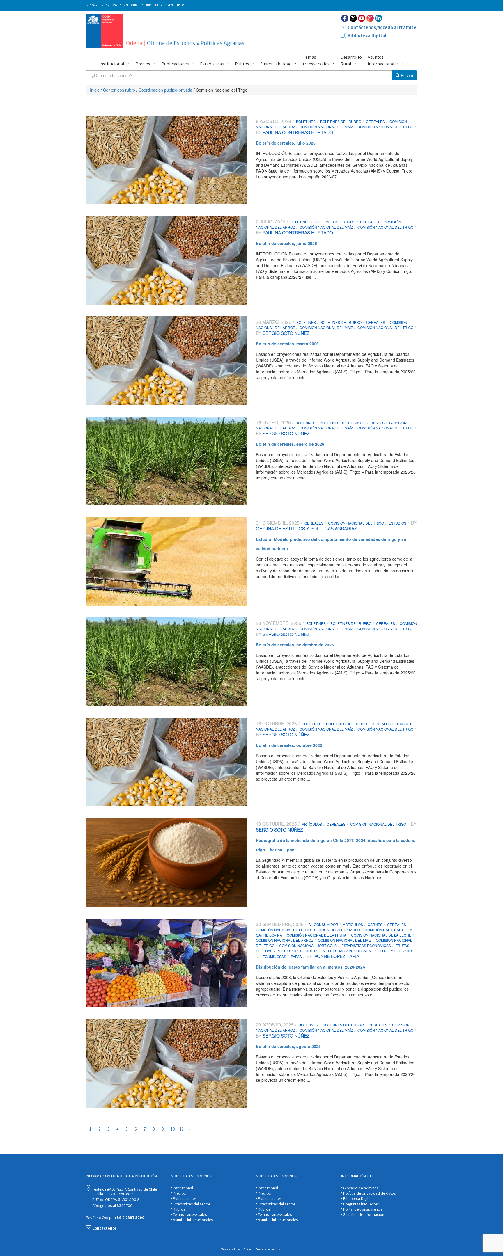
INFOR (158, 5)
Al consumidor (323, 924)
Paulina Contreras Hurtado (297, 132)
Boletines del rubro (340, 121)
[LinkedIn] (378, 18)
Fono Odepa (118, 1217)
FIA (141, 5)
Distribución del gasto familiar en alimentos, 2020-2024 (310, 967)
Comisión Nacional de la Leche (381, 934)
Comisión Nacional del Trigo (385, 126)
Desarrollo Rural (351, 60)
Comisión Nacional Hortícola (308, 945)
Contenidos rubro (119, 90)
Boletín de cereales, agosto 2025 (288, 1046)
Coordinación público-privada (165, 90)
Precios (142, 64)
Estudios (397, 522)
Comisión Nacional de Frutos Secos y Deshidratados (308, 929)
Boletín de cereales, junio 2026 (286, 243)
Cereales (375, 121)
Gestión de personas (269, 1249)
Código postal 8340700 (111, 1205)
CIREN (169, 5)
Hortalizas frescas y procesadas (339, 950)
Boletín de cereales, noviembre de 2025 (295, 645)
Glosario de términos (360, 1188)
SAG (114, 5)
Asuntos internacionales (383, 60)
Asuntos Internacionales (192, 1219)
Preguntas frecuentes (360, 1204)
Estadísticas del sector (191, 1204)
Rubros (242, 64)
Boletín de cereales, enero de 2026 (290, 444)
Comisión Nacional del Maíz (326, 126)
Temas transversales (316, 60)
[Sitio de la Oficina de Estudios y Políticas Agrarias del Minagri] (166, 31)
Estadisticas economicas (366, 945)
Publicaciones (175, 64)
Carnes (375, 924)
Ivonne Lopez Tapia (335, 956)
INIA (149, 5)
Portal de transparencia (362, 1209)
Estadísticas (212, 64)
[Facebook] (344, 18)
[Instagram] (370, 18)
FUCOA (180, 5)
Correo (248, 1249)
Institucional (111, 64)
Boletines (306, 121)
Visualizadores (230, 1249)
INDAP (105, 5)
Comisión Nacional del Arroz (284, 940)
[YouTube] (361, 18)
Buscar (407, 75)
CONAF (124, 5)
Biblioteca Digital (367, 35)
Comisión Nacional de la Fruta (316, 934)
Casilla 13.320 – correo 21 (113, 1193)
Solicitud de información (363, 1214)
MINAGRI (92, 5)
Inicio (95, 90)
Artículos (312, 824)
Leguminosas (273, 956)
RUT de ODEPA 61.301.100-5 (115, 1199)
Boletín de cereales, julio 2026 (286, 143)
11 (182, 1129)
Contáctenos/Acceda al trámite (382, 27)
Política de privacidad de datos (369, 1193)
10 (173, 1129)
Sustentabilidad (276, 64)
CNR (134, 5)
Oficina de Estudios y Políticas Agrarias (306, 528)
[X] (353, 18)
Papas (296, 956)
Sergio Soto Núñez (285, 333)
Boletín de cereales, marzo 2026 (287, 344)
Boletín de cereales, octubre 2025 (289, 745)
